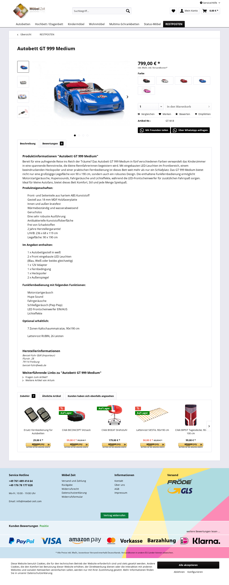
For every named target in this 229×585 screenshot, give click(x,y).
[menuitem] (101, 11)
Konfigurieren (195, 571)
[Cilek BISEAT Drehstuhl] (114, 415)
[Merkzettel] (173, 11)
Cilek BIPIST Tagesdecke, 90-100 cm (191, 431)
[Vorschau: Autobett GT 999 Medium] (23, 67)
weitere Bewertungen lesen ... (203, 531)
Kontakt (118, 480)
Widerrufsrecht (70, 488)
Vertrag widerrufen (114, 515)
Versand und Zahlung (74, 480)
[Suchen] (127, 11)
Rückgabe (67, 484)
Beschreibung (28, 143)
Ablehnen (179, 571)
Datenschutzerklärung (74, 492)
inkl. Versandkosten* (157, 67)
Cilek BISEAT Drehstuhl (114, 430)
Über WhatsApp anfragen (193, 130)
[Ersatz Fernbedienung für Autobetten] (38, 415)
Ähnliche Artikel (51, 396)
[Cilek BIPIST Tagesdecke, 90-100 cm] (190, 415)
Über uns (119, 484)
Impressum (120, 492)
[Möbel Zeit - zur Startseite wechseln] (29, 11)
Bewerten (185, 114)
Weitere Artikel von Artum (39, 380)
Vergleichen (148, 114)
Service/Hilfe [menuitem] (210, 2)
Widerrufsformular (72, 496)
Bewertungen (52, 143)
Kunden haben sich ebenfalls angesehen (91, 396)
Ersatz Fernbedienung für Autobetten (38, 431)
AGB (116, 488)
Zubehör (27, 396)
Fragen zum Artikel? (36, 377)
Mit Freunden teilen (156, 130)
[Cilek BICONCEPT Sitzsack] (76, 415)
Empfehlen (204, 114)
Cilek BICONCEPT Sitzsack (76, 430)
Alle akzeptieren (188, 565)
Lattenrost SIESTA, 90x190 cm (152, 430)
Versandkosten (128, 552)
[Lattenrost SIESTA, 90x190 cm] (152, 415)
